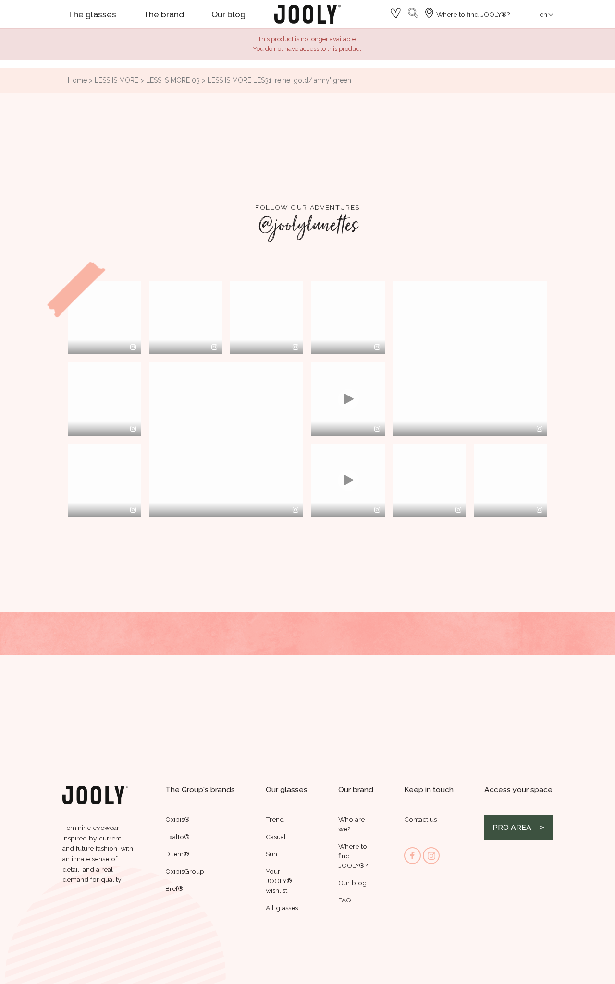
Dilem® (177, 854)
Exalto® (177, 836)
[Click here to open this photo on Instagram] (133, 347)
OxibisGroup (184, 871)
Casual (276, 836)
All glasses (282, 908)
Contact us (420, 819)
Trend (275, 819)
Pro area (511, 827)
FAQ (344, 900)
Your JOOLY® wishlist (279, 880)
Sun (271, 854)
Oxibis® (177, 819)
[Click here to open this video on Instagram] (377, 428)
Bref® (174, 888)
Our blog (352, 883)
